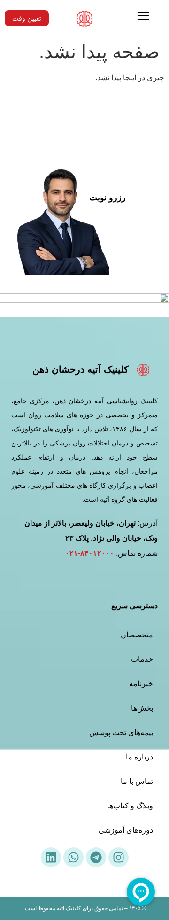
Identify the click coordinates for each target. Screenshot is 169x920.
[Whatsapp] (73, 857)
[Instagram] (118, 857)
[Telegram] (96, 857)
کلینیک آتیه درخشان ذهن (80, 369)
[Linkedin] (51, 857)
